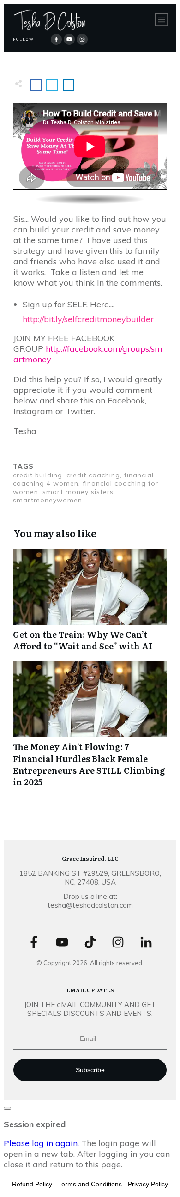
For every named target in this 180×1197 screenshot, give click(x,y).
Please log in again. (41, 1143)
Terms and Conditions (90, 1184)
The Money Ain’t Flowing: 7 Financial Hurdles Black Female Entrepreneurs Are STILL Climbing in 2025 (90, 729)
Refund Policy (32, 1184)
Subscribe (90, 1070)
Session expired (35, 1124)
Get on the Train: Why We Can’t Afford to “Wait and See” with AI (90, 605)
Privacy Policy (148, 1184)
